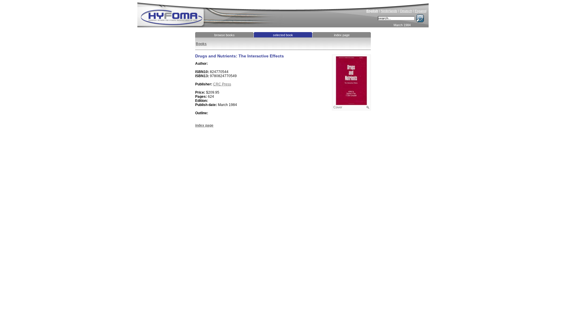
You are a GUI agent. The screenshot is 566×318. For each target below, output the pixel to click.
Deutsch (406, 11)
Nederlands (389, 11)
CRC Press (222, 84)
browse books (224, 35)
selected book (283, 35)
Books (201, 44)
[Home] (211, 13)
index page (342, 35)
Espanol (420, 11)
